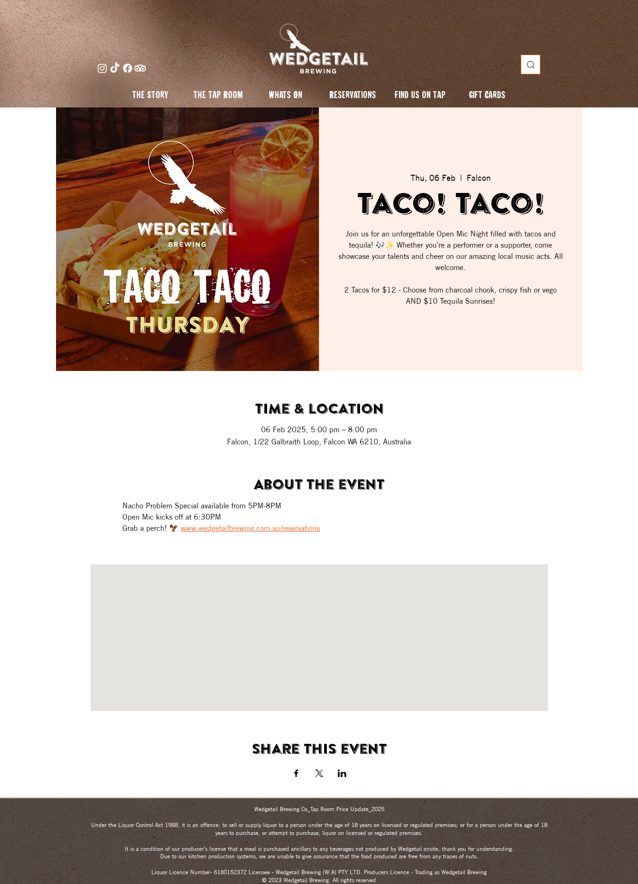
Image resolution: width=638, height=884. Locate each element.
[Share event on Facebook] (296, 773)
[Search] (530, 64)
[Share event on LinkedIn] (342, 773)
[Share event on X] (319, 773)
